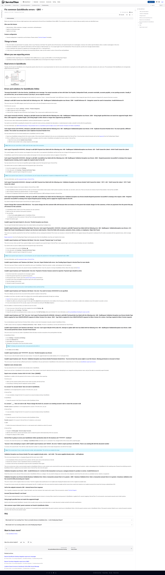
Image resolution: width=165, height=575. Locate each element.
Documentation (8, 5)
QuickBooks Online (36, 5)
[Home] (10, 1)
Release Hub (151, 1)
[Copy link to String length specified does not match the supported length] (41, 499)
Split (41, 356)
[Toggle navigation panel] (2, 11)
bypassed (101, 136)
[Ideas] (157, 2)
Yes (24, 542)
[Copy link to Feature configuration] (19, 34)
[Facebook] (47, 572)
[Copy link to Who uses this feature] (19, 24)
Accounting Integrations (25, 5)
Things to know (143, 15)
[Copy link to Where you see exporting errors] (32, 55)
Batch (36, 191)
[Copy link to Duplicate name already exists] (24, 365)
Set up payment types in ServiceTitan (25, 179)
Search (8, 299)
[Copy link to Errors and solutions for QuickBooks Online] (41, 89)
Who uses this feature (144, 11)
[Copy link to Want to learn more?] (23, 531)
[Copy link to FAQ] (10, 514)
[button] (156, 5)
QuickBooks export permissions (88, 362)
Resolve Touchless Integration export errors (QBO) (16, 561)
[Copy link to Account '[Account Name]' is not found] (28, 493)
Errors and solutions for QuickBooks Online (146, 22)
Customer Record (25, 457)
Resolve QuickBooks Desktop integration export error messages (20, 556)
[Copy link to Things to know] (19, 42)
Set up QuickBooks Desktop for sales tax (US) (78, 312)
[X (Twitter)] (51, 572)
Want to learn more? (143, 27)
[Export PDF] (130, 15)
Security (110, 572)
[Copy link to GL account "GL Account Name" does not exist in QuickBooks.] (42, 387)
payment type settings (30, 277)
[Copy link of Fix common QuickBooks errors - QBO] (42, 10)
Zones (28, 296)
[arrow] (138, 22)
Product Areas (16, 5)
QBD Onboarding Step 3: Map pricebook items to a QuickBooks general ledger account (37, 125)
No (31, 542)
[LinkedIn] (55, 572)
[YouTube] (53, 572)
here (79, 268)
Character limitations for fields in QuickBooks (69, 125)
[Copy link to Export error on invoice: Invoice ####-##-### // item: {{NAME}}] (43, 373)
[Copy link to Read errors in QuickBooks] (28, 64)
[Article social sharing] (127, 15)
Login (162, 1)
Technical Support (42, 37)
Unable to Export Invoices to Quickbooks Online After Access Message (21, 566)
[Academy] (159, 2)
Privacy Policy (105, 572)
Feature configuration (144, 13)
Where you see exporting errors (146, 17)
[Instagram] (49, 572)
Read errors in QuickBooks (145, 19)
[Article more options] (132, 15)
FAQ (140, 25)
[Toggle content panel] (135, 10)
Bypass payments (8, 237)
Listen (132, 12)
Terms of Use (116, 572)
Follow (122, 14)
